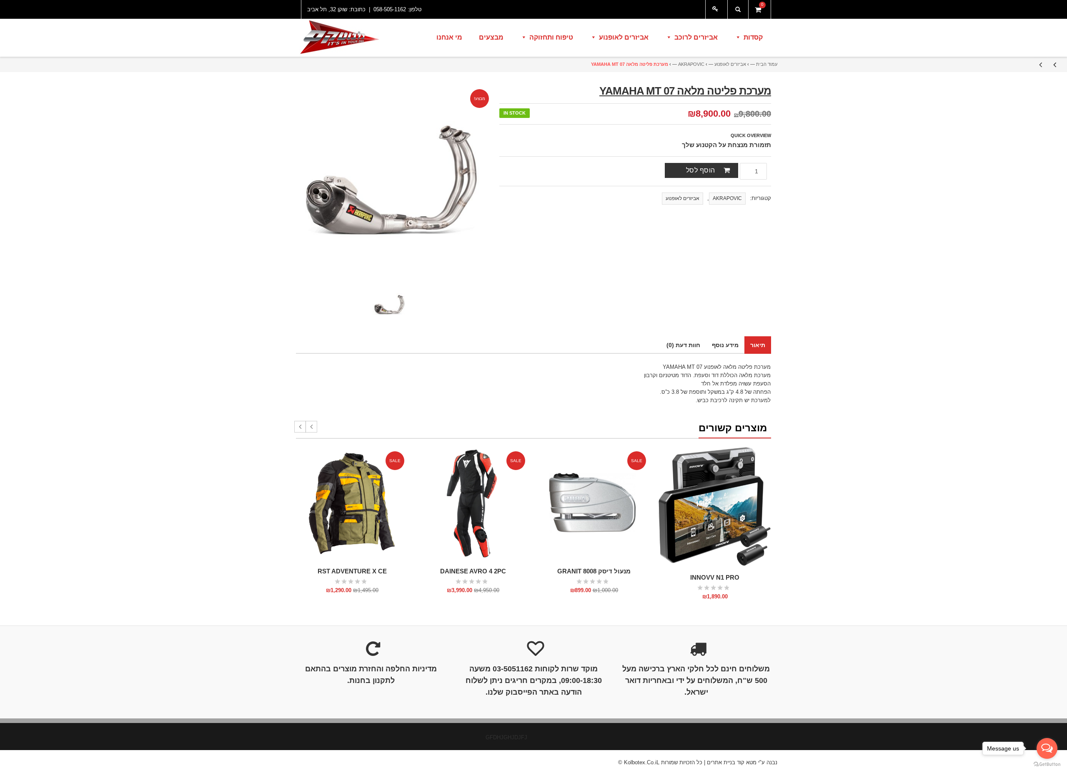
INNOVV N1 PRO (714, 577)
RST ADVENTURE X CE (352, 571)
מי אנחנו (449, 37)
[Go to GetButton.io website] (1047, 764)
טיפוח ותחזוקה (551, 37)
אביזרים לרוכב (696, 37)
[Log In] (716, 9)
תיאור (757, 345)
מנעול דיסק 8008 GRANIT (594, 571)
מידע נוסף (725, 345)
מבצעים (491, 37)
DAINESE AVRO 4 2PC (473, 571)
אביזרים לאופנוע (624, 37)
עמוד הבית (766, 64)
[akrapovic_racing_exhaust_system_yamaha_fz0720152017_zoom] (389, 304)
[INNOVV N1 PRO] (715, 506)
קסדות (753, 37)
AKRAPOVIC (691, 64)
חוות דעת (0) (683, 345)
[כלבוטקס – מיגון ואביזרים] (339, 38)
